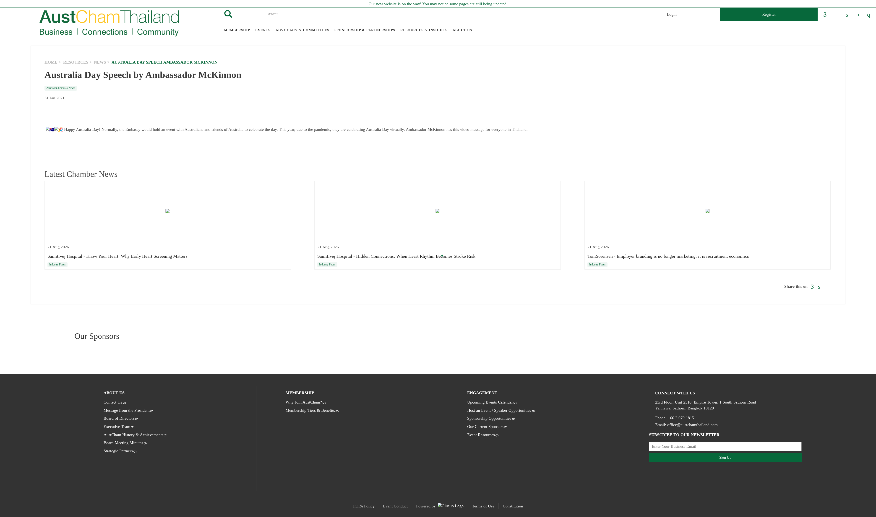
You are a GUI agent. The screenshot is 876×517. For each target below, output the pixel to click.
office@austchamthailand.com (692, 424)
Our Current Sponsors (485, 426)
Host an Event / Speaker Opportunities (499, 410)
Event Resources (481, 434)
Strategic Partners (118, 451)
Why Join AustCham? (304, 402)
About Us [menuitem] (462, 30)
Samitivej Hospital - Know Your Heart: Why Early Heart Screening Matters (117, 256)
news (100, 62)
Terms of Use (483, 506)
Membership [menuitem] (237, 30)
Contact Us (113, 402)
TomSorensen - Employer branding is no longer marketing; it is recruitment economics (668, 256)
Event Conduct (395, 506)
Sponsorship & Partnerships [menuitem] (364, 30)
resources (75, 62)
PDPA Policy (364, 506)
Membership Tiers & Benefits (310, 410)
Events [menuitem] (262, 30)
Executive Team (117, 426)
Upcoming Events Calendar (490, 402)
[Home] (109, 23)
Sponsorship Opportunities (489, 418)
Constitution (513, 506)
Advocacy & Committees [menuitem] (302, 30)
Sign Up (725, 457)
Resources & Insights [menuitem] (423, 30)
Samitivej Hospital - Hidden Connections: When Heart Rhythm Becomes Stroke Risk (396, 256)
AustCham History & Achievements (133, 434)
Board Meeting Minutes (123, 442)
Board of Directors (119, 418)
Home (50, 62)
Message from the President (127, 410)
